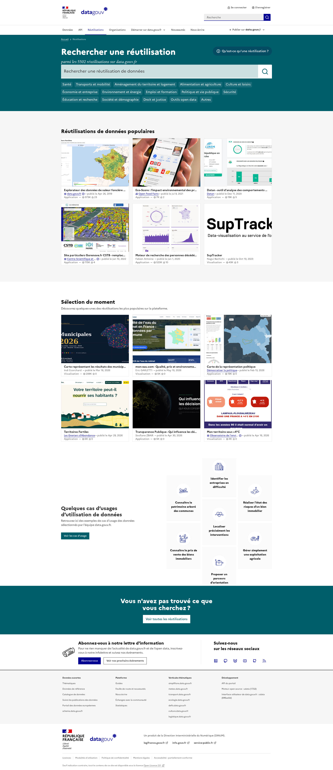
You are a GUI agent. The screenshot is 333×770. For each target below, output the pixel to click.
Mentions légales (141, 757)
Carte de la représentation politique (231, 367)
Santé (66, 84)
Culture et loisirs (238, 84)
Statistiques (121, 705)
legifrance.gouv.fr (154, 743)
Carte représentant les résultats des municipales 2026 (100, 367)
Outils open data (183, 99)
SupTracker (214, 255)
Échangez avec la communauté (131, 700)
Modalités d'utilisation (86, 757)
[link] (237, 7)
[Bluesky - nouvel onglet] (235, 660)
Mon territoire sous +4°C (223, 432)
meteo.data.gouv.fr (178, 688)
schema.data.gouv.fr (72, 711)
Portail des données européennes (79, 705)
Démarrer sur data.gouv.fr (146, 30)
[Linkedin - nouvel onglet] (215, 660)
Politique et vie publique (200, 92)
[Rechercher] (265, 71)
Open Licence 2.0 (152, 765)
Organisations (117, 30)
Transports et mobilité (93, 84)
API (80, 30)
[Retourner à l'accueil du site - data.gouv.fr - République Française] (103, 739)
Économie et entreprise (79, 92)
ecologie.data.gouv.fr (179, 700)
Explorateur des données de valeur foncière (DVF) (97, 190)
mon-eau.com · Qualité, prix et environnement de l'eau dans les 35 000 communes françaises (197, 367)
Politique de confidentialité (115, 757)
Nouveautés (178, 30)
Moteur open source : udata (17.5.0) (239, 688)
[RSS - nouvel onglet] (264, 660)
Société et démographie (120, 99)
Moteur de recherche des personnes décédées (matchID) (173, 255)
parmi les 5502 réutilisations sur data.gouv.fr (99, 62)
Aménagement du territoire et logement (145, 84)
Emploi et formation (161, 92)
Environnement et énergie (121, 92)
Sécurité (229, 92)
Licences (66, 757)
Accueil (65, 39)
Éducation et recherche (79, 99)
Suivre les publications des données (79, 700)
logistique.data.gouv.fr (180, 716)
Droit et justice (154, 99)
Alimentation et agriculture (200, 84)
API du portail (229, 683)
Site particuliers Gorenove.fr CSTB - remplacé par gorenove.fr (105, 255)
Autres (206, 99)
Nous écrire (197, 30)
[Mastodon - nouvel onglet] (225, 660)
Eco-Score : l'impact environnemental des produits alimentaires (177, 190)
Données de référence (73, 688)
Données (67, 30)
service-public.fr (203, 743)
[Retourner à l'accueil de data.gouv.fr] (94, 12)
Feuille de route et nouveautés (131, 688)
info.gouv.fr (179, 743)
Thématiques (68, 683)
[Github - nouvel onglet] (254, 660)
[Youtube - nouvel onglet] (244, 660)
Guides (119, 683)
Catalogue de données (73, 694)
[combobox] (237, 17)
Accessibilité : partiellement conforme (173, 757)
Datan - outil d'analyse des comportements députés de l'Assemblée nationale (258, 190)
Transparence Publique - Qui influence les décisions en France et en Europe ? (186, 432)
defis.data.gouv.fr (177, 705)
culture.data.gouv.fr (178, 711)
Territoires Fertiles (76, 432)
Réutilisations (96, 30)
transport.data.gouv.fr (180, 694)
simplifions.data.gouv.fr (180, 683)
